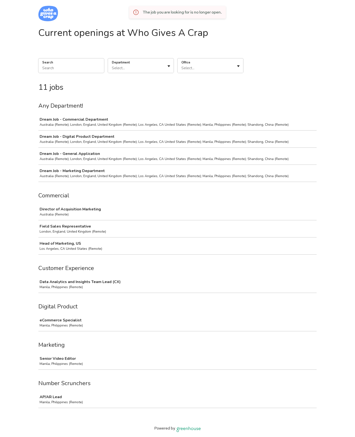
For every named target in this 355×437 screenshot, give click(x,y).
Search (47, 62)
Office (185, 62)
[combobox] (112, 68)
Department (121, 62)
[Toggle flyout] (169, 66)
